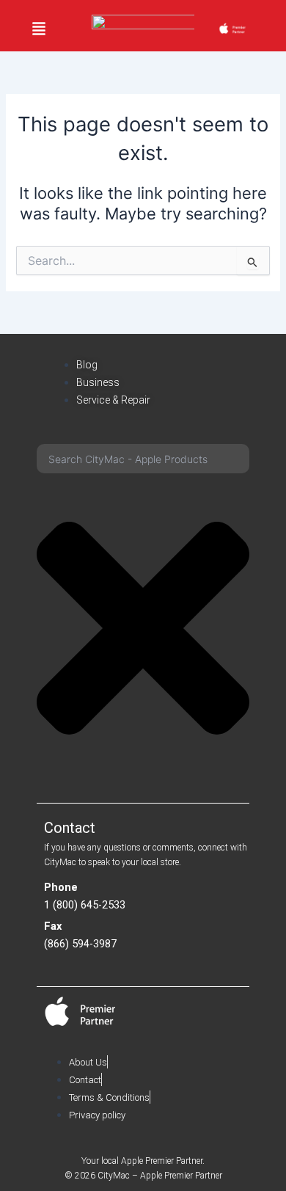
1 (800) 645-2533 (84, 904)
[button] (38, 29)
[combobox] (143, 458)
